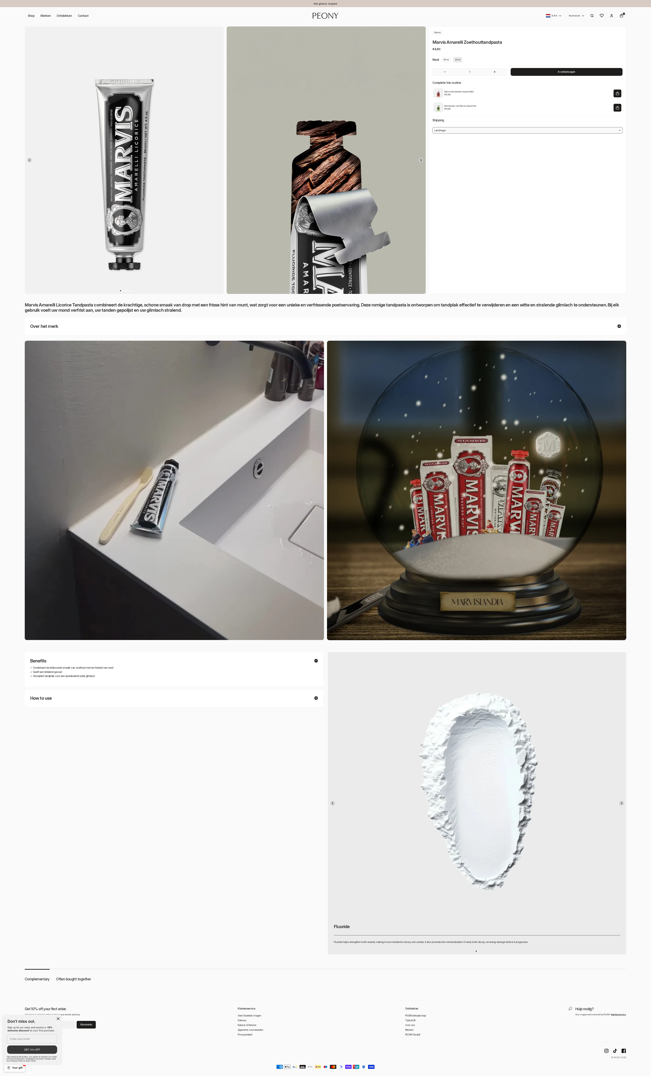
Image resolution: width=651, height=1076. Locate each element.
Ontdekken (64, 15)
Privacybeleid (245, 1034)
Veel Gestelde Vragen (249, 1015)
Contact (83, 15)
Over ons (410, 1025)
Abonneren (86, 1024)
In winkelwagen (566, 71)
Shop (31, 15)
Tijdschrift (410, 1020)
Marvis (437, 32)
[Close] (58, 1019)
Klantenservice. (618, 1014)
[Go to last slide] (29, 160)
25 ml (457, 59)
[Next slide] (421, 160)
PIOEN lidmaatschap (415, 1015)
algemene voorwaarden (250, 1029)
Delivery (242, 1020)
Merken (46, 15)
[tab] (120, 290)
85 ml (446, 59)
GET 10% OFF (32, 1049)
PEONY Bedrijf (412, 1034)
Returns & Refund (247, 1025)
